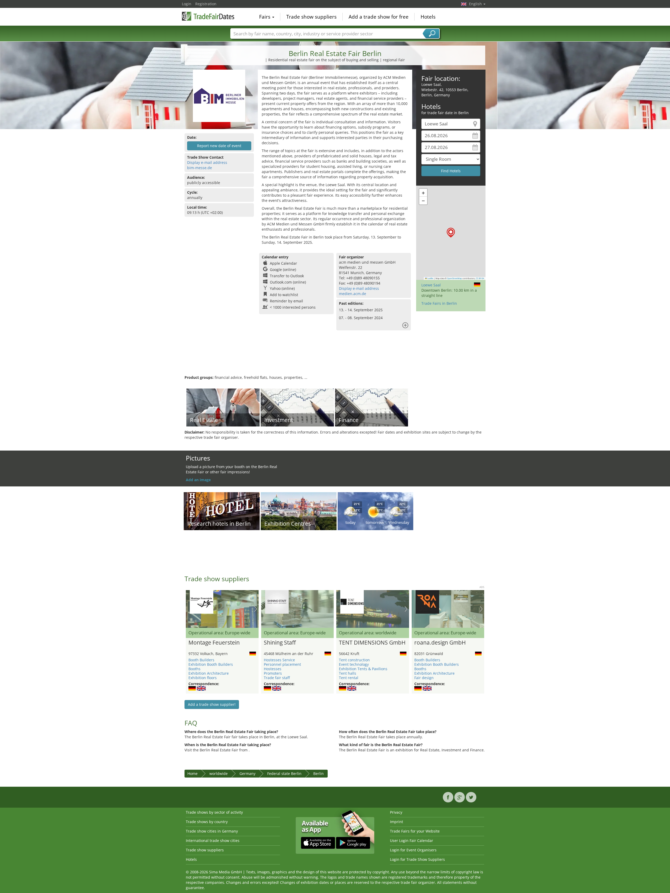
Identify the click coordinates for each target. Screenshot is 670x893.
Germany (247, 773)
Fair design (424, 677)
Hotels (428, 16)
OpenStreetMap (454, 278)
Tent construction (354, 659)
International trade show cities (212, 840)
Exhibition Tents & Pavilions (363, 668)
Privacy (396, 812)
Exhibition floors (202, 677)
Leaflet (430, 278)
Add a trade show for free (379, 16)
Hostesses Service (279, 659)
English (476, 3)
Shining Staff (280, 642)
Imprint (396, 821)
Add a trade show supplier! (212, 704)
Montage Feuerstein (214, 642)
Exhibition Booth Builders (210, 664)
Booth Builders (201, 659)
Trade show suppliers (311, 16)
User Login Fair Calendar (411, 840)
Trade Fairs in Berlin (439, 303)
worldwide (218, 773)
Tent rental (348, 677)
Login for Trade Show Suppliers (417, 859)
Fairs (265, 16)
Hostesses (272, 668)
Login (186, 3)
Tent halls (347, 673)
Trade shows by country (207, 821)
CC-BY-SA (480, 278)
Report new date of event (219, 145)
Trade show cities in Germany (212, 831)
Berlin (318, 773)
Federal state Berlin (284, 773)
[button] (450, 232)
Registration (205, 3)
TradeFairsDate (208, 16)
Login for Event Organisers (413, 849)
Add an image (198, 479)
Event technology (354, 664)
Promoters (273, 673)
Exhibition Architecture (208, 673)
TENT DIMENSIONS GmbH (372, 642)
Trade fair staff (277, 677)
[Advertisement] (335, 358)
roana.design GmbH (440, 642)
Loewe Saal (431, 284)
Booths (194, 668)
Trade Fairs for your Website (415, 831)
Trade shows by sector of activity (214, 812)
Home (192, 773)
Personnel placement (282, 664)
